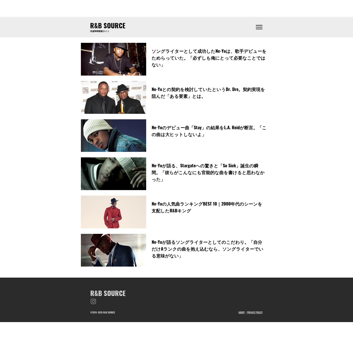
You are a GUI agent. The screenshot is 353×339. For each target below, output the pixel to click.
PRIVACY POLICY (255, 312)
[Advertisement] (176, 8)
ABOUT (241, 312)
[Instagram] (93, 301)
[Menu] (259, 27)
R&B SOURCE (107, 25)
